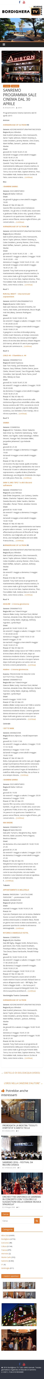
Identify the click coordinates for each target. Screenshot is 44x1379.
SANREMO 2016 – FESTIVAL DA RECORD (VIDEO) (17, 1163)
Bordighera (5, 1239)
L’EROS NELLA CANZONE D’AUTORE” (23, 1083)
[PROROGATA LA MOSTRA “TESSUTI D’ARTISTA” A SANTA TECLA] (21, 1100)
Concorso (5, 1243)
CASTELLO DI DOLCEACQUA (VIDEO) (20, 1072)
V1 (2, 1264)
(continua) (29, 177)
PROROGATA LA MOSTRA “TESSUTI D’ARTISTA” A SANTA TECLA (19, 1126)
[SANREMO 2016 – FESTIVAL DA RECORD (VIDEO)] (21, 1137)
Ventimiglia (5, 1268)
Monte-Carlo (6, 1257)
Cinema (6, 86)
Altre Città (5, 1235)
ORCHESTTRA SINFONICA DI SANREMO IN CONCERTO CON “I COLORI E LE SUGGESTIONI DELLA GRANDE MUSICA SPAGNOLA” (21, 1200)
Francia (4, 1250)
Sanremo (15, 86)
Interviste (4, 1253)
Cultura (4, 1246)
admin (20, 108)
